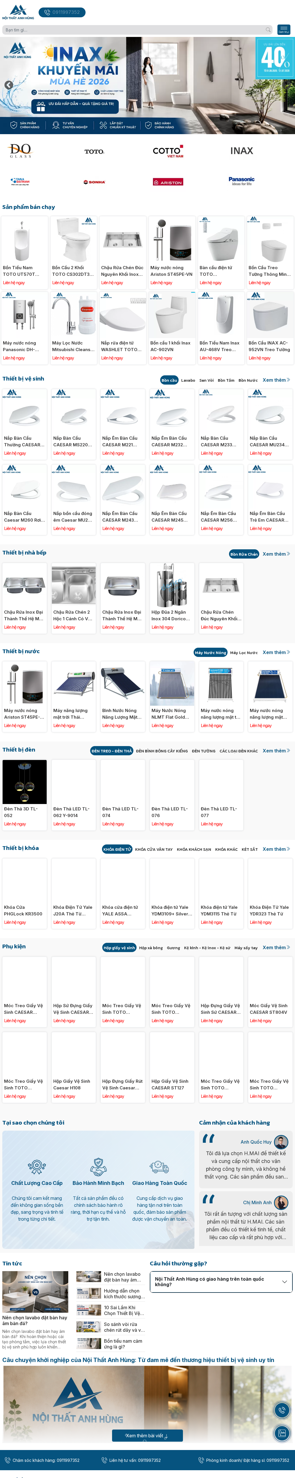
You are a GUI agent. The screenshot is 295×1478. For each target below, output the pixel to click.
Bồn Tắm (226, 380)
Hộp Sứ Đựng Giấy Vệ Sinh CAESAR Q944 (72, 1009)
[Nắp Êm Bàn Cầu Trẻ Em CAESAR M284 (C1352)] (270, 467)
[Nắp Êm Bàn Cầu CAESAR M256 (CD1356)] (221, 467)
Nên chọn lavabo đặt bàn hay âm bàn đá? (34, 1320)
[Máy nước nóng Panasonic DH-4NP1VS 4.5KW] (24, 295)
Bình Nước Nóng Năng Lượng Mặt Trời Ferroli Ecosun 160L (122, 714)
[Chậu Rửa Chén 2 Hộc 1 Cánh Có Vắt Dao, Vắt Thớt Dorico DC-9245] (74, 566)
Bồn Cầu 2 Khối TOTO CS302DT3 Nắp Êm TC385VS (71, 271)
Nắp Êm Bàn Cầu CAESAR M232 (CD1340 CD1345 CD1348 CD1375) (169, 441)
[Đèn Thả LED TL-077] (221, 762)
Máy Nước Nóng (210, 653)
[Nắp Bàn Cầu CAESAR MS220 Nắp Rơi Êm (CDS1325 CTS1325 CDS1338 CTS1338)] (74, 392)
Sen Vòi (206, 380)
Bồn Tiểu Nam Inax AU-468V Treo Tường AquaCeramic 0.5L (220, 346)
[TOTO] (110, 151)
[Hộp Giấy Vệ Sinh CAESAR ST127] (172, 1035)
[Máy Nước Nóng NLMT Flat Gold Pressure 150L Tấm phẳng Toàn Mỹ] (172, 664)
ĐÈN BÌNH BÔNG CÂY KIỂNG (162, 751)
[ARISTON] (184, 182)
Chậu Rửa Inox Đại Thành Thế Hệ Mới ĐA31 (121, 615)
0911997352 (66, 12)
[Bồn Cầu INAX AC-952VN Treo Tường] (270, 295)
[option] (147, 85)
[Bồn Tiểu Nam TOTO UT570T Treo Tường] (24, 219)
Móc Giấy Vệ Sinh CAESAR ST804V (269, 1009)
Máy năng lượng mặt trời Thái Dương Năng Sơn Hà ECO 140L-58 (71, 714)
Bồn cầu (169, 380)
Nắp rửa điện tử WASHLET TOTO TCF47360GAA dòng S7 (119, 346)
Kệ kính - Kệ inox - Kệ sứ (207, 948)
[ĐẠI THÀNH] (36, 182)
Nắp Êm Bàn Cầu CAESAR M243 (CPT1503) (119, 517)
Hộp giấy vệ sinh (119, 948)
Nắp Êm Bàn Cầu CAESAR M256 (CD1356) (218, 517)
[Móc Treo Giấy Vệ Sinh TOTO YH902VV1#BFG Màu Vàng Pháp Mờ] (221, 1035)
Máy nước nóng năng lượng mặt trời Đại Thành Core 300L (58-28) (221, 714)
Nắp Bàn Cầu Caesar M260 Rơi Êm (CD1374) (22, 517)
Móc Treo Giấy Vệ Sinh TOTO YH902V (269, 1084)
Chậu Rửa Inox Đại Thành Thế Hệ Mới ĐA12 (23, 615)
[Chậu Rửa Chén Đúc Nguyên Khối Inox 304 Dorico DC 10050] (123, 219)
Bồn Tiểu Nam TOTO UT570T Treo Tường (19, 271)
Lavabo (188, 380)
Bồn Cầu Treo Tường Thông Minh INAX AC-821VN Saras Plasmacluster (269, 271)
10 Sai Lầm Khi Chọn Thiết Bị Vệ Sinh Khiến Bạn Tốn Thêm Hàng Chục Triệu (122, 1310)
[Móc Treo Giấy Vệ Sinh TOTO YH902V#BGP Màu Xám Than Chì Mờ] (123, 960)
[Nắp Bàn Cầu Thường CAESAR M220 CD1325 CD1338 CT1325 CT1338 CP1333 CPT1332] (25, 392)
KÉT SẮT (250, 849)
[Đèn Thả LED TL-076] (172, 762)
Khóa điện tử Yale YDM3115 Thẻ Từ (219, 910)
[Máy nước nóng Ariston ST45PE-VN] (172, 219)
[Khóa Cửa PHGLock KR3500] (25, 861)
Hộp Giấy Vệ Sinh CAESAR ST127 (170, 1084)
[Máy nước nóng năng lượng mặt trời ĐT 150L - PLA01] (270, 664)
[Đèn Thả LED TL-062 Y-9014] (74, 762)
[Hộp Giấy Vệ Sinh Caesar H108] (74, 1035)
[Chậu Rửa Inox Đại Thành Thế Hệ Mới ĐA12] (25, 566)
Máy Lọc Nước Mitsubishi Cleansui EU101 (73, 346)
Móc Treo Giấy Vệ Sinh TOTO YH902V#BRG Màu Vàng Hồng (172, 1009)
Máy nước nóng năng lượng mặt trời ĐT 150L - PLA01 (266, 714)
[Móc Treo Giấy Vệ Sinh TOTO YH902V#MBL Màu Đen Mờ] (25, 1035)
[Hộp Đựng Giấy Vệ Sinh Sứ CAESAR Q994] (221, 960)
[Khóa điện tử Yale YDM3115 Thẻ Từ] (221, 861)
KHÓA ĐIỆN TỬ (117, 849)
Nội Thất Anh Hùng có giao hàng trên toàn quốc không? (209, 1281)
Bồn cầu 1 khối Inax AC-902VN (170, 346)
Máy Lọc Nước (244, 653)
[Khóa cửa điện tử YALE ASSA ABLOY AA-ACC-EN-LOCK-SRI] (123, 861)
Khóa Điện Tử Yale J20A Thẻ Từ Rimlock (72, 910)
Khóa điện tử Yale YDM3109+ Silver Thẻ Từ (170, 910)
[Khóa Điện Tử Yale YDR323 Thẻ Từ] (270, 861)
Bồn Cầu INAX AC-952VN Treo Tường (269, 346)
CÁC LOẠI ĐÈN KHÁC (239, 751)
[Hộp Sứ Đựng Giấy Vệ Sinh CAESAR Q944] (74, 960)
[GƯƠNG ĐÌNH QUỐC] (36, 151)
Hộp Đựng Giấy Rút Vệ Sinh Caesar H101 (122, 1084)
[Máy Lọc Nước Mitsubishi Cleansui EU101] (74, 295)
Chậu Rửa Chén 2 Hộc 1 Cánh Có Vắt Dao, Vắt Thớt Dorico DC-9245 (72, 615)
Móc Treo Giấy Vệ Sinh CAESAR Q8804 (23, 1009)
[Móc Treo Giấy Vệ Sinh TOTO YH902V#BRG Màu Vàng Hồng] (172, 960)
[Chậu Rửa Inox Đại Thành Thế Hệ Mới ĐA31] (123, 566)
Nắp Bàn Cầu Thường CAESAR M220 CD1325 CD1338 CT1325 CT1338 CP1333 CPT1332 (22, 441)
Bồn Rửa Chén (244, 554)
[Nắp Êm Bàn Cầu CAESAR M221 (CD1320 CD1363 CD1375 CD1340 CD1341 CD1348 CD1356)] (123, 392)
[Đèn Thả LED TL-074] (123, 762)
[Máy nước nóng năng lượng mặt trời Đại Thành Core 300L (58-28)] (221, 664)
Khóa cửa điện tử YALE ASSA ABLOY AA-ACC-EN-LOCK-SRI (120, 910)
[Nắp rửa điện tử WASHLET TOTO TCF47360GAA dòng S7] (123, 295)
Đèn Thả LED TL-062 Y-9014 (71, 812)
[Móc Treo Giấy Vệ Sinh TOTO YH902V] (270, 1035)
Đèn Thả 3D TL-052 (21, 812)
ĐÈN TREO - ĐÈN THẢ (112, 751)
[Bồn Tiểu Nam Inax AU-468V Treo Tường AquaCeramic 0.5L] (221, 295)
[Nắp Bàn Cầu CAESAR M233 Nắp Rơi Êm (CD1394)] (221, 392)
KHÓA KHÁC (226, 849)
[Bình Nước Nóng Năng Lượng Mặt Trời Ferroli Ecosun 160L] (123, 664)
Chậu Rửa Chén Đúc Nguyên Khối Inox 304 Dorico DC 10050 (122, 271)
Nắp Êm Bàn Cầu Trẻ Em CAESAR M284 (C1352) (267, 517)
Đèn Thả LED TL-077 (219, 812)
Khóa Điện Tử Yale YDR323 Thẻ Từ (269, 910)
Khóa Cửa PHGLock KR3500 (23, 910)
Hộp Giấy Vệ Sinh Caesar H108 (71, 1084)
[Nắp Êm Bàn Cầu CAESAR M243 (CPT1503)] (123, 467)
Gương (173, 948)
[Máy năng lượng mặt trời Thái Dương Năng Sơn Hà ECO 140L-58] (74, 664)
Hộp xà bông (151, 948)
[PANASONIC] (258, 182)
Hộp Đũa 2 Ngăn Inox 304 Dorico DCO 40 (169, 615)
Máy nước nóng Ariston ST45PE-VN (171, 271)
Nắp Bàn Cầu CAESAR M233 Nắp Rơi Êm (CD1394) (216, 441)
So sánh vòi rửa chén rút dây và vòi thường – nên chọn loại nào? (124, 1327)
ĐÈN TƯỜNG (203, 751)
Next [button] (286, 85)
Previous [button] (8, 85)
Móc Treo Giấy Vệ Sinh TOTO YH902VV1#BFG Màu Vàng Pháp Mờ (220, 1084)
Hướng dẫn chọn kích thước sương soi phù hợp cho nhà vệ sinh (122, 1293)
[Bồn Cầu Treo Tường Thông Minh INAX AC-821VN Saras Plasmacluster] (270, 219)
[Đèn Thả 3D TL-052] (25, 762)
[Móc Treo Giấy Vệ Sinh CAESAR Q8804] (25, 960)
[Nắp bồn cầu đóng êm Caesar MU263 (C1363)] (74, 467)
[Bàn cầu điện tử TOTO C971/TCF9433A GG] (221, 219)
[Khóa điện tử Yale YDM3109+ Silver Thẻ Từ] (172, 861)
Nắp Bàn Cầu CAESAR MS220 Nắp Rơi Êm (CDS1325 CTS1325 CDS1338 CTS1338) (73, 441)
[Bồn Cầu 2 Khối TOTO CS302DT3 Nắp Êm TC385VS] (74, 219)
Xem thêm (274, 380)
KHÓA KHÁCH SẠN (194, 849)
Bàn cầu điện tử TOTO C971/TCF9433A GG (217, 271)
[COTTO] (184, 151)
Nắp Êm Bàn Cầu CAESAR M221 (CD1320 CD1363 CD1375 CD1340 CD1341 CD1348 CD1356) (119, 441)
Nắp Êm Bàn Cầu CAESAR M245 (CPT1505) (169, 517)
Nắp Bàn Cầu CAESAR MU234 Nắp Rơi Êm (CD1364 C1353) (267, 441)
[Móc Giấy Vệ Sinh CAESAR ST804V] (270, 960)
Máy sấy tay (246, 948)
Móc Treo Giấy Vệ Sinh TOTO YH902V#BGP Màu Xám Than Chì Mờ (122, 1009)
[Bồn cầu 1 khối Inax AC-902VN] (172, 295)
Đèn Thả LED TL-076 (170, 812)
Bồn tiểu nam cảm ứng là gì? (123, 1344)
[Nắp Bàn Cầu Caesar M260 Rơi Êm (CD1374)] (25, 467)
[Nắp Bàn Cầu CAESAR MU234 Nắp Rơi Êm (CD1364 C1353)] (270, 392)
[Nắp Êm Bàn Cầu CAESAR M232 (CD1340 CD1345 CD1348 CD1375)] (172, 392)
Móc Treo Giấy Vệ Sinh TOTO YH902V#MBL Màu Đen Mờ (24, 1084)
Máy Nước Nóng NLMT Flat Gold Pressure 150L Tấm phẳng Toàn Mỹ (170, 714)
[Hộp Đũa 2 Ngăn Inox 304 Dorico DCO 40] (172, 566)
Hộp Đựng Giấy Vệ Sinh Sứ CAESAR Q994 (220, 1009)
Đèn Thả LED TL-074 (120, 812)
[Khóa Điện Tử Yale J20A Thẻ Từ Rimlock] (74, 861)
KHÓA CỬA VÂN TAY (154, 849)
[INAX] (258, 151)
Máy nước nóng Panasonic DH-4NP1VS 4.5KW (19, 346)
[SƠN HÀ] (110, 182)
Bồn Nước (248, 380)
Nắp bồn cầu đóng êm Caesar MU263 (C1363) (73, 517)
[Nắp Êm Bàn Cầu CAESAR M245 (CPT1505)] (172, 467)
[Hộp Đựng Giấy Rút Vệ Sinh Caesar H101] (123, 1035)
